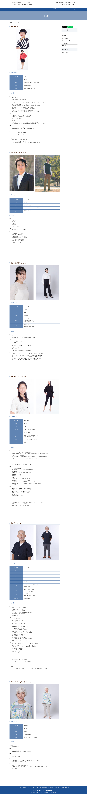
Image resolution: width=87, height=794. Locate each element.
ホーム (14, 9)
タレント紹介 (44, 9)
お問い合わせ (65, 9)
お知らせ (33, 9)
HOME (11, 22)
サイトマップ (65, 43)
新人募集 (55, 9)
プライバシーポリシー (67, 40)
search (75, 9)
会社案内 (23, 9)
